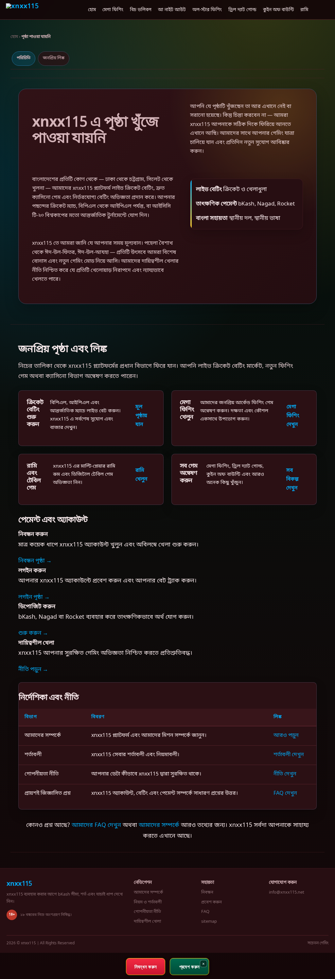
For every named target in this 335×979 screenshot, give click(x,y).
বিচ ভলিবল (140, 10)
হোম (92, 10)
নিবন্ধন (207, 892)
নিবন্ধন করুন (145, 966)
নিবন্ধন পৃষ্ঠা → (35, 561)
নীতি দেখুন (284, 774)
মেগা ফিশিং (112, 10)
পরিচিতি (23, 58)
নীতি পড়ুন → (33, 669)
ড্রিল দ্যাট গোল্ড (242, 10)
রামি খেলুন (141, 475)
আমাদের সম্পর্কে (159, 825)
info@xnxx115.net (286, 892)
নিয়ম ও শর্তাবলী (148, 902)
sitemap (209, 921)
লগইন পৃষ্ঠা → (34, 597)
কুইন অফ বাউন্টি (278, 10)
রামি (304, 10)
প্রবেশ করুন (211, 902)
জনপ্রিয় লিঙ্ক (53, 58)
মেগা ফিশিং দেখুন (293, 416)
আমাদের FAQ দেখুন (96, 825)
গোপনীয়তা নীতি (147, 912)
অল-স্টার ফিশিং (207, 10)
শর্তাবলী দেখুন (288, 754)
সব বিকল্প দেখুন (292, 479)
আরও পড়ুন (286, 735)
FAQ (205, 912)
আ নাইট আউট (172, 10)
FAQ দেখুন (285, 793)
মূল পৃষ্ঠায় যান (141, 416)
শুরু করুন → (33, 633)
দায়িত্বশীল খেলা (147, 921)
